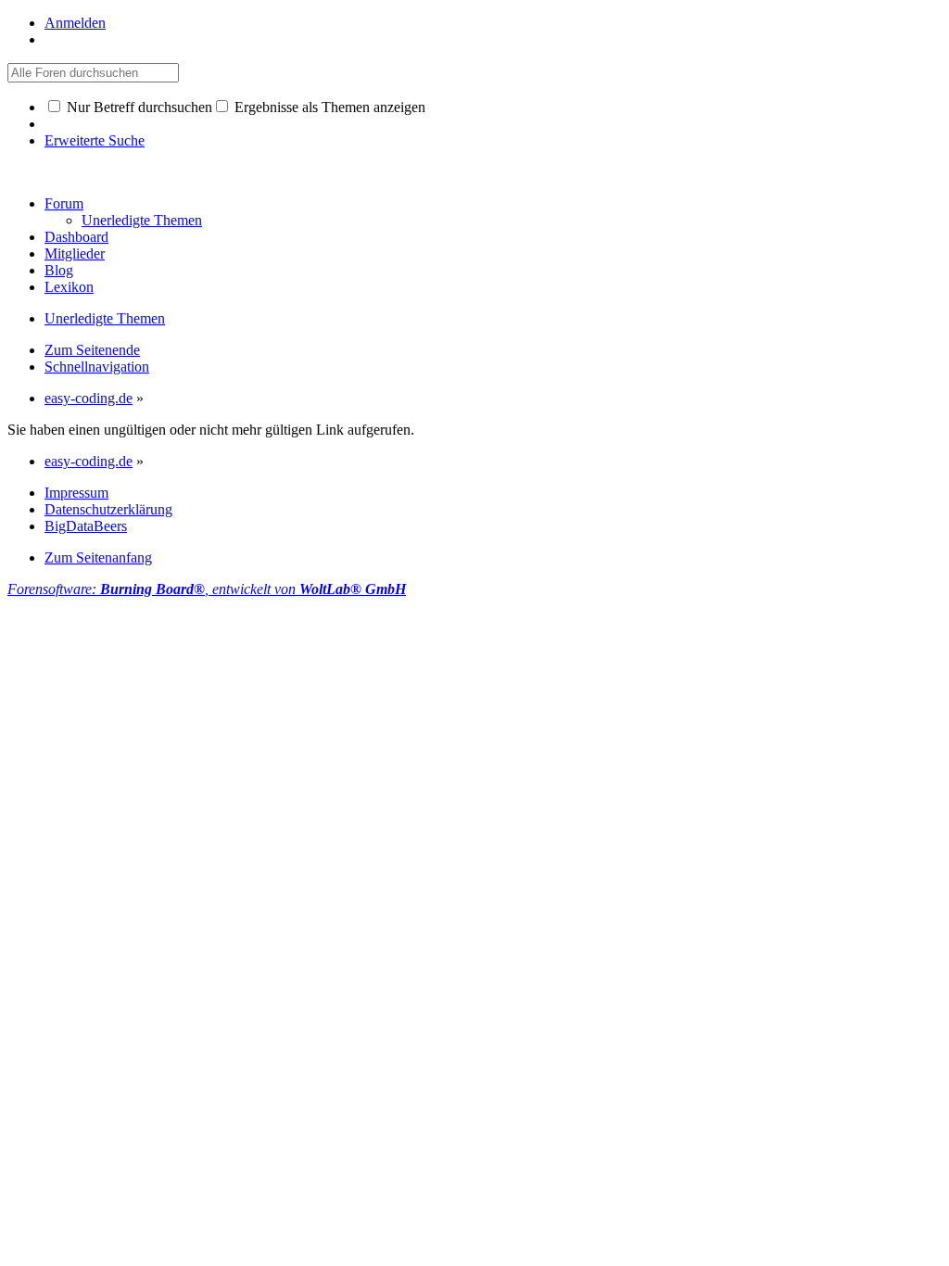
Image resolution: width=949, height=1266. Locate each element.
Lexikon (69, 287)
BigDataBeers (85, 526)
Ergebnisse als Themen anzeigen (328, 107)
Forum (63, 203)
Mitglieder (74, 253)
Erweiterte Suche (94, 140)
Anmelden (75, 23)
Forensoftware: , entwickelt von (206, 589)
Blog (58, 270)
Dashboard (76, 237)
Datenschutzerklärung (108, 509)
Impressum (76, 492)
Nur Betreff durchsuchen (137, 107)
